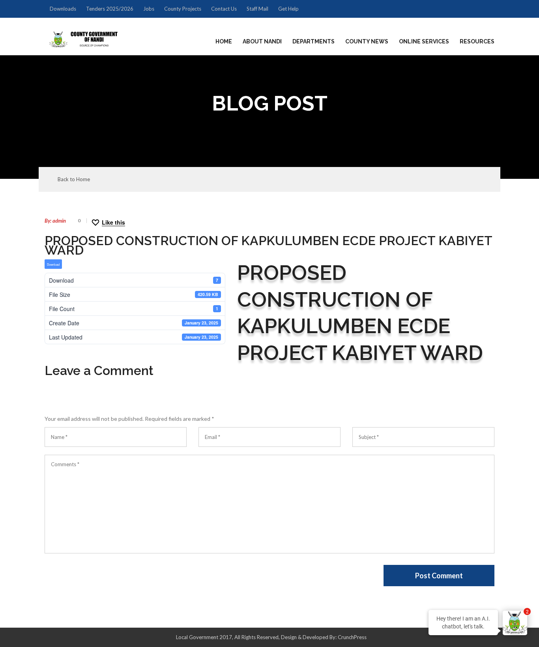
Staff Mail (257, 9)
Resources (477, 41)
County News (366, 41)
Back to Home (74, 179)
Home (223, 41)
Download (53, 264)
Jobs (148, 9)
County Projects (182, 9)
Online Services (424, 41)
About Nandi (262, 41)
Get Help (288, 9)
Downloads (63, 9)
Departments (313, 41)
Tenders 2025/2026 (109, 9)
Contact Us (224, 9)
